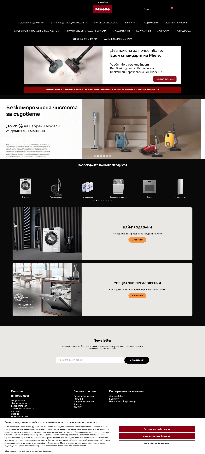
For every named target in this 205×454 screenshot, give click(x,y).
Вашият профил (84, 391)
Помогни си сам (19, 416)
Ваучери (77, 406)
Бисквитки (47, 451)
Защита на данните (33, 451)
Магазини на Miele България (118, 39)
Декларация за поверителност (19, 404)
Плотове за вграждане (106, 23)
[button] (93, 200)
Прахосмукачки (121, 31)
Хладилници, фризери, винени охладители (36, 31)
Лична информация (83, 396)
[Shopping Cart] (170, 9)
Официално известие (14, 451)
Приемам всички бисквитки (157, 429)
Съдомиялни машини (176, 23)
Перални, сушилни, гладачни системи (86, 31)
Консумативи (143, 31)
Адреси (77, 404)
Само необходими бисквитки (156, 436)
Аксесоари (163, 31)
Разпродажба (183, 31)
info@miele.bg (128, 401)
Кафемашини (151, 23)
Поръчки (78, 398)
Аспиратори (131, 23)
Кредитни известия (83, 401)
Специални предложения (31, 23)
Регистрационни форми (84, 39)
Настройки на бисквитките (156, 443)
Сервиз (15, 414)
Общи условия (18, 400)
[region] (102, 436)
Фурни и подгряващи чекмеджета (69, 23)
